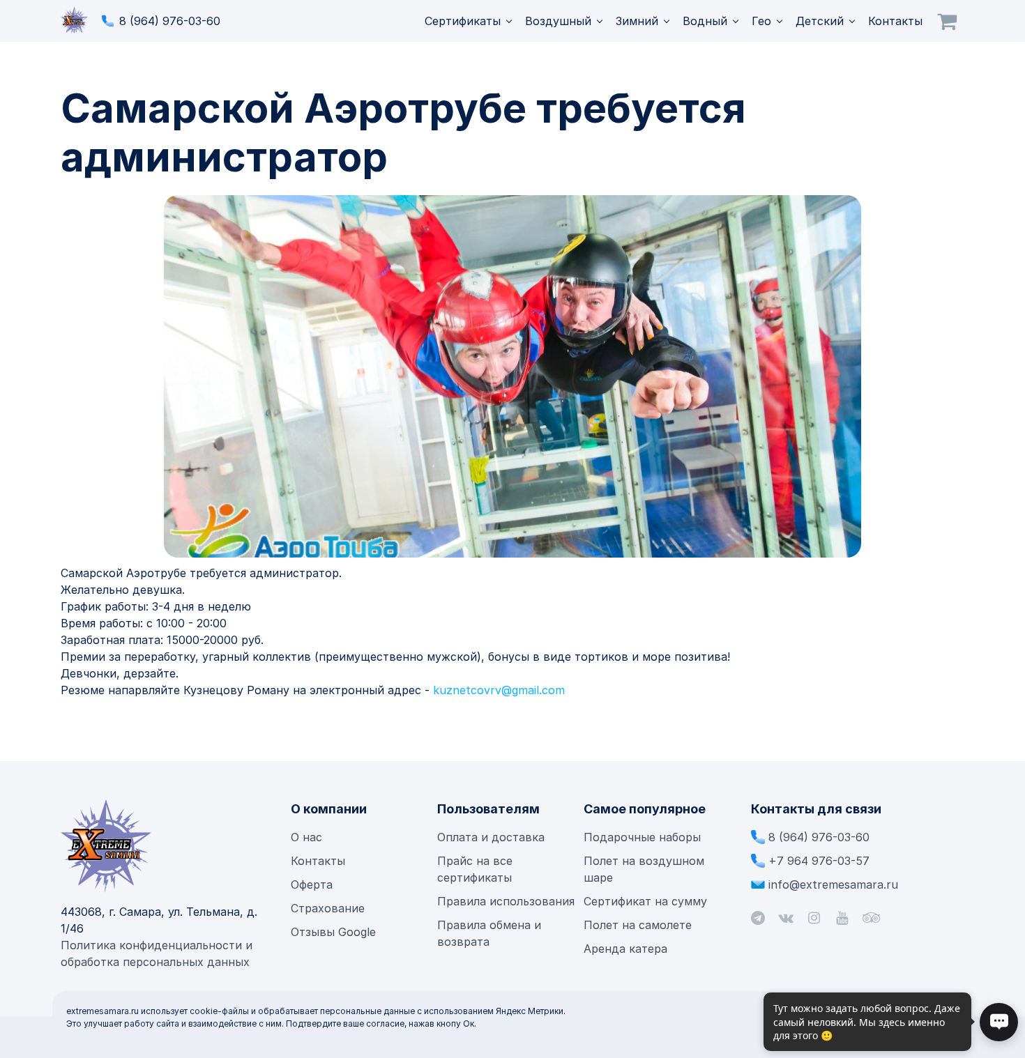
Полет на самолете (638, 925)
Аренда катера (625, 949)
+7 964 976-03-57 (819, 861)
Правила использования (506, 901)
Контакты (895, 21)
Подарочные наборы (642, 837)
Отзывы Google (333, 932)
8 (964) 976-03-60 (169, 21)
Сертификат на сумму (645, 901)
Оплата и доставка (491, 837)
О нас (306, 837)
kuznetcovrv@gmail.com (499, 690)
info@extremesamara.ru (833, 884)
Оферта (312, 884)
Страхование (328, 908)
